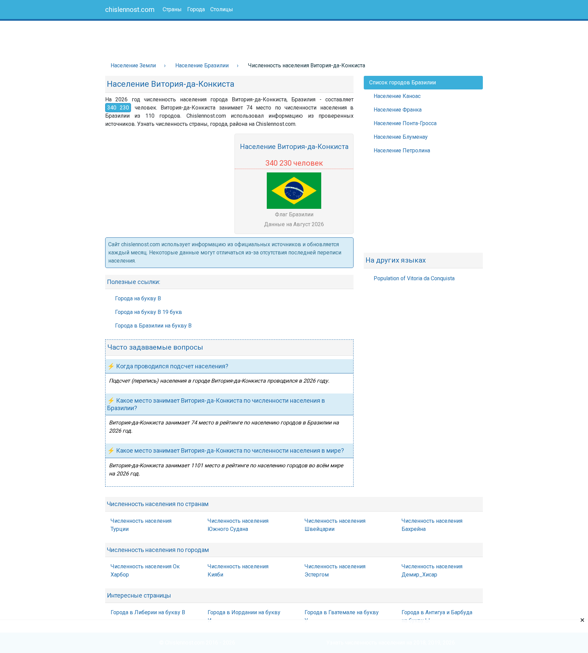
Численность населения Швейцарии (335, 525)
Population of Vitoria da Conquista (414, 278)
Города (196, 9)
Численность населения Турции (141, 525)
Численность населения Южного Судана (238, 525)
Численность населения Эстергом (335, 570)
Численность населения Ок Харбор (145, 570)
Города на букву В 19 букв (148, 312)
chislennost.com (129, 9)
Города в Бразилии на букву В (153, 325)
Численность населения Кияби (238, 570)
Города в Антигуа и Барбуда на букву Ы (437, 616)
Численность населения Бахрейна (432, 525)
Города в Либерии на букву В (148, 612)
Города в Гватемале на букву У (342, 616)
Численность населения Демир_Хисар (432, 570)
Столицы (221, 9)
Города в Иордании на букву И (244, 616)
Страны (172, 9)
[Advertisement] (224, 37)
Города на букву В (138, 298)
